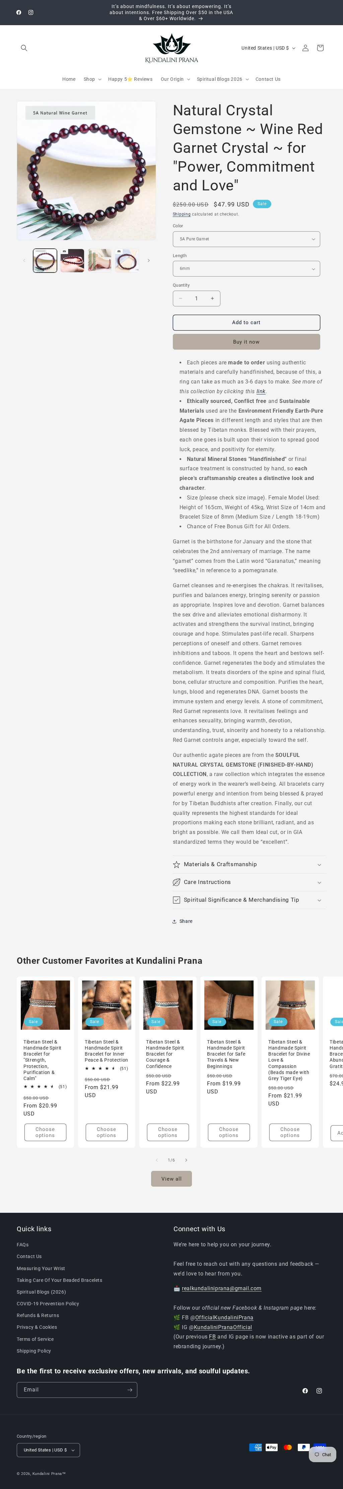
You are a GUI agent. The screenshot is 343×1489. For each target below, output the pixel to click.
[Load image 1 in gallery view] (45, 261)
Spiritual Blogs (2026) (41, 1292)
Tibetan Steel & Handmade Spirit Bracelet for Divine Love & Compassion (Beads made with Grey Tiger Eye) (289, 1060)
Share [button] (186, 921)
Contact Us (29, 1256)
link (261, 391)
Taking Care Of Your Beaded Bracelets (59, 1280)
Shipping (182, 214)
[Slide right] (148, 260)
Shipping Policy (34, 1351)
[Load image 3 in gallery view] (100, 261)
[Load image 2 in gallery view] (72, 261)
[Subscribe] (129, 1390)
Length (180, 255)
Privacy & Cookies (37, 1327)
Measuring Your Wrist (41, 1268)
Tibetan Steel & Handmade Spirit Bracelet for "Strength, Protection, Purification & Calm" (42, 1060)
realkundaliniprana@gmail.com (222, 1288)
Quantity (181, 285)
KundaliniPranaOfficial (223, 1327)
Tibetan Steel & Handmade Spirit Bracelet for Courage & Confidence (165, 1054)
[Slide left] (24, 260)
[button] (24, 48)
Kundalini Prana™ (49, 1474)
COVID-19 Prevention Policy (48, 1303)
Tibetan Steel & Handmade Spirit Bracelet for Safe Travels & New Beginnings (226, 1054)
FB (212, 1336)
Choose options (45, 1132)
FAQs (22, 1244)
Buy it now (246, 342)
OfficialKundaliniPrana (224, 1317)
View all (171, 1179)
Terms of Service (35, 1339)
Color (178, 225)
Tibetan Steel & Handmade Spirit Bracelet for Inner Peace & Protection (106, 1051)
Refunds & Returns (38, 1315)
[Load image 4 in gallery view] (127, 261)
